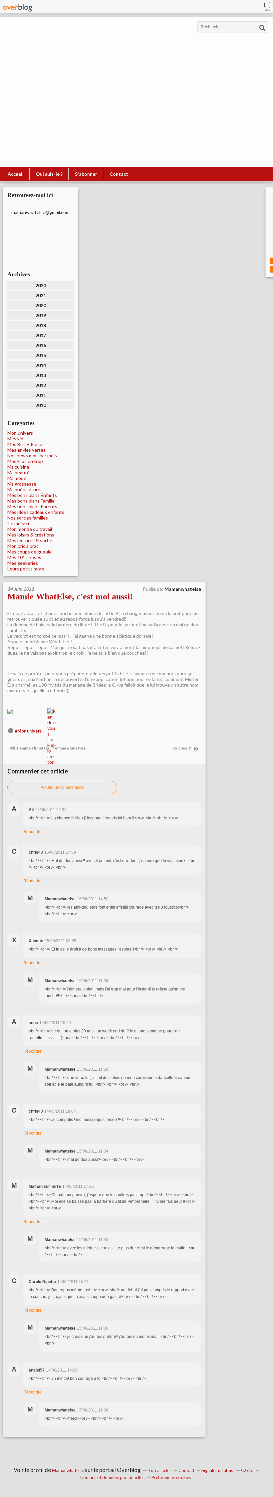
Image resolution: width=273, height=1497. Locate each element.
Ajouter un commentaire (62, 787)
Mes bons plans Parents (32, 506)
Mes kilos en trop (25, 461)
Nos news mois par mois (32, 455)
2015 (40, 355)
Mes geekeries (22, 563)
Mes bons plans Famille (31, 501)
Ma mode (16, 478)
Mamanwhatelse (68, 1470)
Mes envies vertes (26, 450)
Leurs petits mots (25, 568)
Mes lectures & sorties (31, 540)
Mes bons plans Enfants (32, 495)
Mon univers (20, 433)
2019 (40, 315)
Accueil (16, 174)
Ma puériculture (23, 489)
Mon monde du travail (29, 529)
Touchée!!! (181, 748)
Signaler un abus (217, 1470)
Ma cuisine (18, 467)
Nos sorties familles (27, 518)
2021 (40, 295)
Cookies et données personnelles (112, 1477)
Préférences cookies (171, 1477)
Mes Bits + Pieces (26, 444)
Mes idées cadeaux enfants (35, 512)
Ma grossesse (21, 484)
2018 (40, 325)
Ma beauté (18, 472)
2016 (40, 345)
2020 (40, 305)
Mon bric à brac (23, 546)
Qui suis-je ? (49, 174)
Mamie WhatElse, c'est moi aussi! (70, 596)
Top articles (159, 1470)
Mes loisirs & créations (30, 534)
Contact (119, 174)
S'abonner (86, 174)
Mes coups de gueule (29, 551)
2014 (40, 365)
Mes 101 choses (24, 557)
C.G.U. (247, 1470)
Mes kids (16, 438)
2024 (40, 285)
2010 (40, 405)
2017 (40, 335)
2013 (40, 375)
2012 (40, 385)
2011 (40, 395)
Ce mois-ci (18, 523)
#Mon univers (28, 731)
